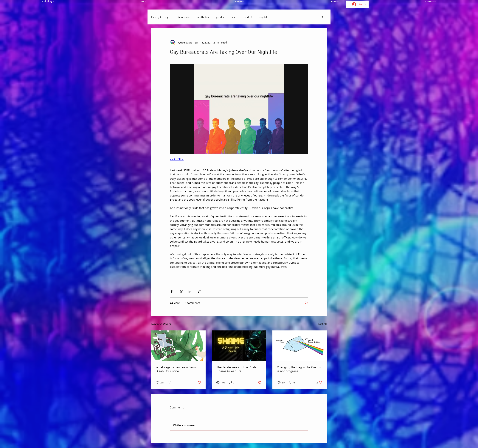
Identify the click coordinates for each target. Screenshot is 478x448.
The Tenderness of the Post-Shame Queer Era (236, 369)
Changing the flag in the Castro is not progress (299, 369)
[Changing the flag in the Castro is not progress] (299, 345)
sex (233, 17)
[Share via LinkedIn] (190, 291)
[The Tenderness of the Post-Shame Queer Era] (239, 345)
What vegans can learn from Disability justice (176, 369)
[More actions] (306, 42)
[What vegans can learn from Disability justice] (178, 345)
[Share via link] (199, 291)
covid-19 (247, 17)
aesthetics (203, 17)
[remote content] (239, 114)
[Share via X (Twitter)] (181, 291)
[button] (322, 16)
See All (322, 323)
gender (220, 17)
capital (263, 17)
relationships (183, 17)
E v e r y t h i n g (159, 17)
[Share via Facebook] (171, 291)
